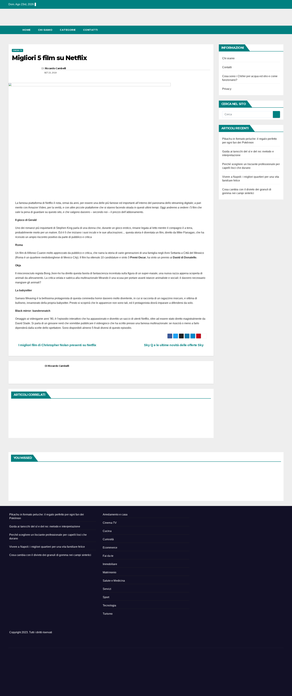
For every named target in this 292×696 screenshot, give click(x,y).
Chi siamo (45, 29)
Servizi (107, 588)
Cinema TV (17, 50)
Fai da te (108, 555)
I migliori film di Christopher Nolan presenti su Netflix (57, 345)
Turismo (108, 613)
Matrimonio (109, 572)
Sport (106, 597)
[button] (275, 29)
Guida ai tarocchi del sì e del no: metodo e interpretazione (44, 526)
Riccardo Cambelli (55, 68)
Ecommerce (110, 547)
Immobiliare (110, 564)
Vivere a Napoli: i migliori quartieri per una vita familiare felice (47, 546)
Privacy (226, 88)
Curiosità (108, 539)
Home (26, 29)
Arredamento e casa (115, 514)
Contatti (90, 29)
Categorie (68, 29)
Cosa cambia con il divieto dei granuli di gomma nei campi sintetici (50, 555)
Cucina (107, 531)
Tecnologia (109, 605)
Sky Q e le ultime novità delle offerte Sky (174, 345)
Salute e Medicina (114, 580)
